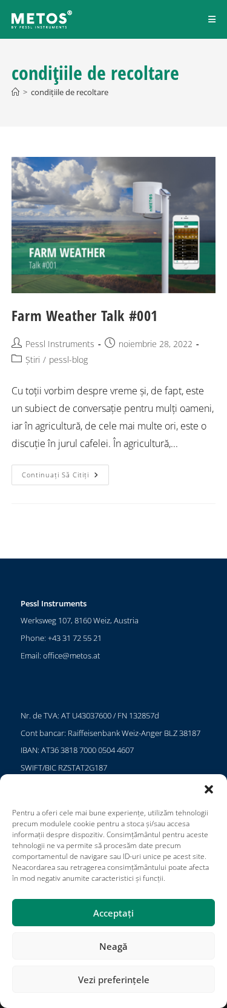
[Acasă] (15, 92)
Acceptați (113, 913)
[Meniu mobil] (212, 19)
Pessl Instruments (59, 344)
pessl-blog (68, 359)
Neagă (113, 946)
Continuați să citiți (65, 472)
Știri (32, 359)
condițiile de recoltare (69, 92)
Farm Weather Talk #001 (85, 315)
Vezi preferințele (114, 979)
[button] (209, 789)
